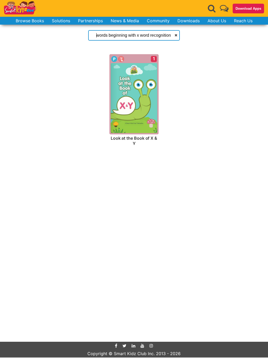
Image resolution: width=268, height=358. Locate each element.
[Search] (212, 8)
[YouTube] (142, 345)
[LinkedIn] (133, 345)
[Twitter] (124, 345)
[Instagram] (151, 345)
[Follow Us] (224, 8)
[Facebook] (116, 345)
